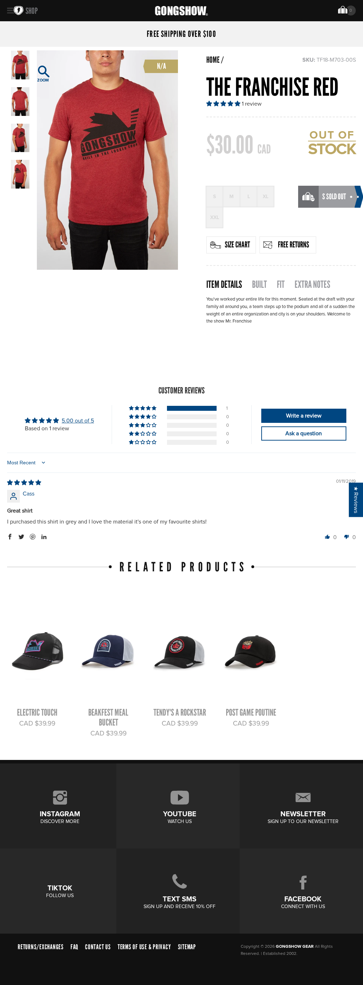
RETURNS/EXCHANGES (41, 947)
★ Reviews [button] (355, 499)
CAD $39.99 (37, 723)
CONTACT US (98, 947)
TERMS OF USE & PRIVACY (144, 947)
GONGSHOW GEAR (295, 946)
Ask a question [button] (303, 433)
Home (212, 60)
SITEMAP (187, 947)
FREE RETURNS (293, 245)
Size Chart (237, 245)
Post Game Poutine (251, 712)
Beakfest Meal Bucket (108, 717)
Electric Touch (37, 712)
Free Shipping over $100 (181, 34)
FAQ (74, 947)
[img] (24, 482)
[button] (224, 103)
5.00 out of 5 (78, 420)
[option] (107, 160)
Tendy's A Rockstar (179, 712)
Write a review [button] (304, 415)
